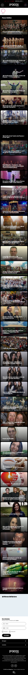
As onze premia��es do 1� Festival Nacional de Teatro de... (13, 46)
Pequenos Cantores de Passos (13, 31)
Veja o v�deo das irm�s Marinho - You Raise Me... (14, 392)
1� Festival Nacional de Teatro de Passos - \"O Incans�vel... (14, 76)
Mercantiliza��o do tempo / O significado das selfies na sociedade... (13, 528)
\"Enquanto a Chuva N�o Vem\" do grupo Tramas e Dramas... (14, 151)
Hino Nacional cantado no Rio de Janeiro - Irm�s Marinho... (13, 377)
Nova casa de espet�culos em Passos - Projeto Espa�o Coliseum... (13, 332)
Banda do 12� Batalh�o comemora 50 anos (11, 408)
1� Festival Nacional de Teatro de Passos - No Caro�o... (14, 91)
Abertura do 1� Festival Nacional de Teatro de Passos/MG (14, 212)
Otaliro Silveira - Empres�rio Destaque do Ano (12, 317)
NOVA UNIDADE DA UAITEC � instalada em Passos (12, 558)
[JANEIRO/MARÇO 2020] (18, 606)
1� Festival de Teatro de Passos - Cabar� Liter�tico (14, 106)
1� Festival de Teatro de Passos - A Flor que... (14, 136)
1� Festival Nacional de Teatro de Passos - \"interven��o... (14, 61)
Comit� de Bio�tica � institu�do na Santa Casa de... (13, 257)
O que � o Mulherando (10, 348)
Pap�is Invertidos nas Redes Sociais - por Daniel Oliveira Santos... (12, 543)
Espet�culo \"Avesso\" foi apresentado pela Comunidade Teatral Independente (13, 166)
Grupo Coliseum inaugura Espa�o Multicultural (11, 272)
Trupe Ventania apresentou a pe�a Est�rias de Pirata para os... (14, 197)
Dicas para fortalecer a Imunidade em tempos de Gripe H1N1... (13, 467)
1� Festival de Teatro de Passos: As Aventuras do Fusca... (13, 121)
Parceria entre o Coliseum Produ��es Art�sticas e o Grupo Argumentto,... (14, 302)
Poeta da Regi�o (8, 438)
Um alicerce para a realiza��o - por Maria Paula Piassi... (14, 453)
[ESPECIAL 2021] (7, 606)
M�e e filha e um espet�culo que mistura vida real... (14, 423)
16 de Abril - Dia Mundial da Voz (13, 484)
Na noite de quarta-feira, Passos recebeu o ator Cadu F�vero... (13, 182)
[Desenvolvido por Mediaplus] (14, 672)
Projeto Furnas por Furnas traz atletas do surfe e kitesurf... (13, 498)
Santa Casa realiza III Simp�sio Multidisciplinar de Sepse (13, 242)
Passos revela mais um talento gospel (13, 588)
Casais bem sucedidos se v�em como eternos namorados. (13, 227)
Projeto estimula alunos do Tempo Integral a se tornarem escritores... (13, 287)
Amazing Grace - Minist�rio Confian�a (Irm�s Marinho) (12, 362)
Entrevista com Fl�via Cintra (12, 514)
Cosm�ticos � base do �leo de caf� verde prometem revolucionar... (13, 573)
